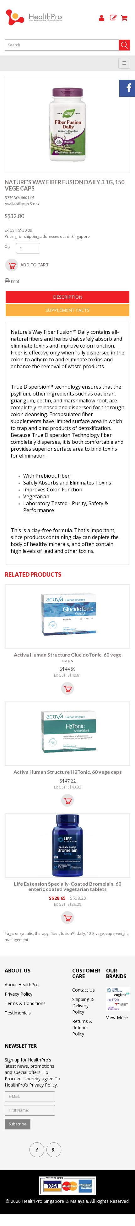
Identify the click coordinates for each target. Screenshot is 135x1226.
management (16, 939)
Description (67, 297)
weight (122, 933)
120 (90, 933)
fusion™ (68, 933)
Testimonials (18, 1013)
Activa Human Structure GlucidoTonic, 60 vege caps (68, 657)
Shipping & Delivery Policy (83, 1005)
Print (14, 281)
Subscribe (17, 1124)
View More (117, 1017)
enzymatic (24, 933)
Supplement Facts (67, 310)
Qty (6, 246)
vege (99, 933)
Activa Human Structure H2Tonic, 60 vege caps (68, 772)
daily (81, 933)
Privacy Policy (18, 994)
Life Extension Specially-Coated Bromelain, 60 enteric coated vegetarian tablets (67, 886)
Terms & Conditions (25, 1003)
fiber (55, 933)
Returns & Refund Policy (82, 1027)
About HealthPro (22, 985)
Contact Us (83, 990)
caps (110, 933)
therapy (42, 933)
